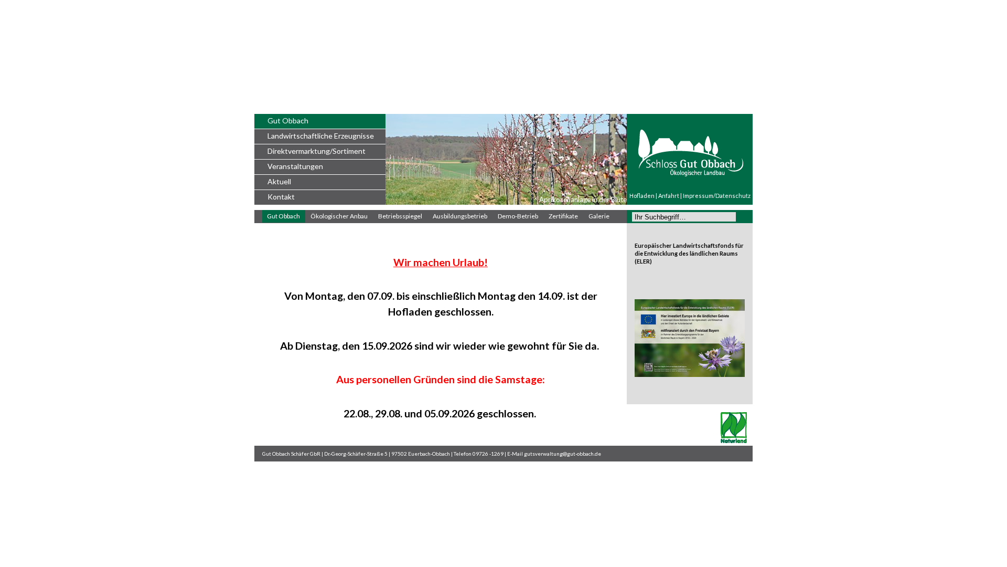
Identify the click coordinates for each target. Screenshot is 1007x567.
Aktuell (279, 181)
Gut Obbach (287, 120)
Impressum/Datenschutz (717, 195)
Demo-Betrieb (518, 216)
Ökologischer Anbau (339, 216)
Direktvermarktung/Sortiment (316, 150)
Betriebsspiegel (400, 216)
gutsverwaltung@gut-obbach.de (562, 453)
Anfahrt (668, 195)
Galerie (598, 216)
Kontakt (281, 196)
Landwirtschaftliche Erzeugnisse (320, 135)
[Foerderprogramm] (690, 374)
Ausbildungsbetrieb (460, 216)
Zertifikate (563, 216)
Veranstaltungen (295, 166)
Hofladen (642, 195)
